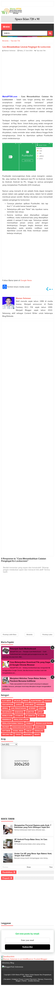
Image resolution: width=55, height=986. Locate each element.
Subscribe (27, 947)
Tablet (29, 731)
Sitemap (40, 979)
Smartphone (40, 727)
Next (50, 867)
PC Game (41, 715)
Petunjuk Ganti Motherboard (23, 649)
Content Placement (30, 979)
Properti (6, 727)
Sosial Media (18, 731)
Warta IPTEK (20, 974)
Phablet (29, 723)
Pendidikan (6, 719)
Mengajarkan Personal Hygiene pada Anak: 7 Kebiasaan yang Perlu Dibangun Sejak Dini (32, 826)
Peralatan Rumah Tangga (13, 723)
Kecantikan (7, 712)
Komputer (30, 712)
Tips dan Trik (41, 50)
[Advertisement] (27, 74)
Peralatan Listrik (21, 719)
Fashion (47, 701)
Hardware (40, 704)
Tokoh (18, 734)
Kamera (41, 708)
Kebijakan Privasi (17, 979)
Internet (32, 708)
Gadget (19, 704)
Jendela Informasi (33, 981)
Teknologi (38, 731)
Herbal (5, 708)
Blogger (18, 981)
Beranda (29, 634)
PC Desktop (30, 715)
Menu (7, 26)
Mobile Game (7, 715)
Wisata (37, 734)
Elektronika (36, 701)
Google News (26, 280)
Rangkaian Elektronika (22, 727)
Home (29, 867)
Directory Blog (8, 963)
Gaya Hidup (29, 704)
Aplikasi (17, 701)
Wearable (27, 734)
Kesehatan (18, 712)
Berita (26, 701)
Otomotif (19, 715)
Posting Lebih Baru (9, 634)
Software (6, 731)
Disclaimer (7, 979)
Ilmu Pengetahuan (18, 708)
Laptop (40, 712)
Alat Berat (6, 701)
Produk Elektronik (44, 723)
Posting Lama (47, 634)
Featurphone (7, 704)
